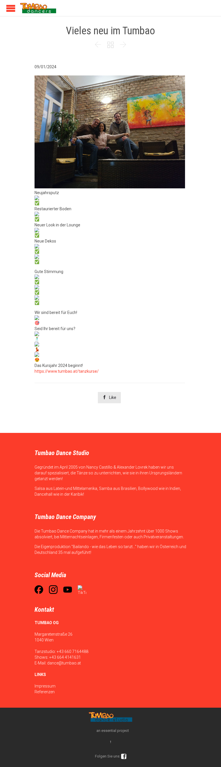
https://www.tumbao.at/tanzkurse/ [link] (67, 371)
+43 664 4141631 (65, 657)
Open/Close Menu (11, 8)
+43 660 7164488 (72, 651)
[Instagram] (53, 589)
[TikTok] (82, 589)
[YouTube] (67, 589)
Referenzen (45, 692)
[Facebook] (39, 589)
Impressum (45, 686)
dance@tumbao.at (64, 663)
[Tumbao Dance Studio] (38, 8)
